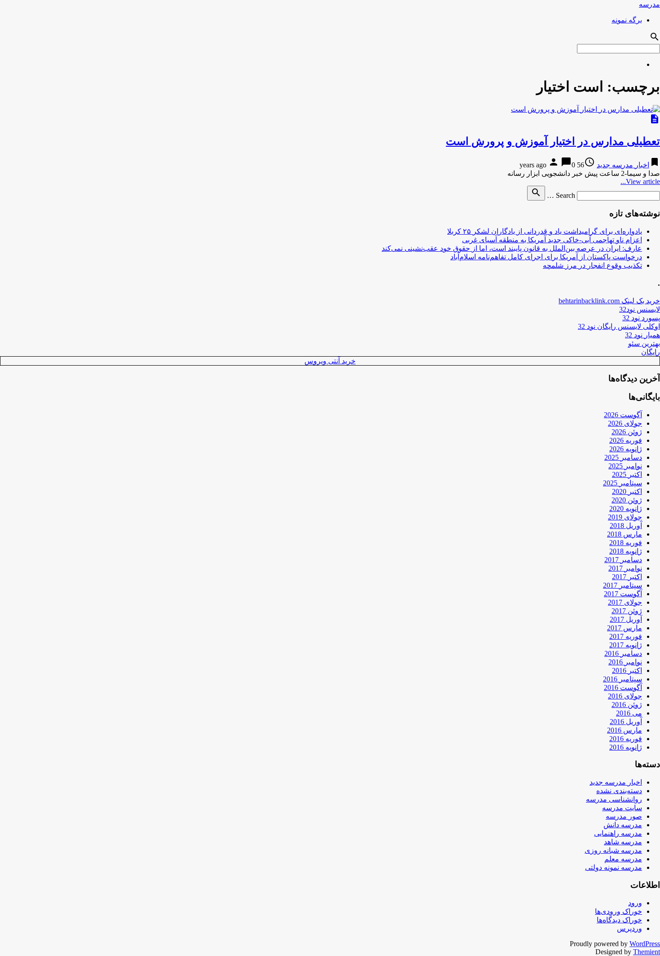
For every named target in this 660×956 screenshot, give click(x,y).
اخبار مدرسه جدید (623, 165)
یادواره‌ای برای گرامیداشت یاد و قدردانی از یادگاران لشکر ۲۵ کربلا (544, 231)
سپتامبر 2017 (622, 585)
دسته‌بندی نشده (619, 790)
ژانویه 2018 (625, 551)
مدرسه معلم (623, 859)
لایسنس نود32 (639, 309)
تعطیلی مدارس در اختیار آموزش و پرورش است (553, 141)
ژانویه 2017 (625, 645)
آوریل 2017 (626, 619)
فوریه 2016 (625, 738)
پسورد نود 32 (641, 318)
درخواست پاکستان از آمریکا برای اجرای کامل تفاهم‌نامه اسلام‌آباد (546, 257)
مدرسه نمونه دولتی (613, 867)
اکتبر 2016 (627, 670)
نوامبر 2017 (625, 568)
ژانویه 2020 (625, 508)
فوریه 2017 (625, 636)
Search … (561, 195)
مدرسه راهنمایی (618, 833)
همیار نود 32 (642, 335)
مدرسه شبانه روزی (613, 850)
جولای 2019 (625, 517)
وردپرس (629, 928)
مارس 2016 (624, 730)
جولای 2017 (625, 602)
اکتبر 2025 (627, 474)
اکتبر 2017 (627, 577)
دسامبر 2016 (623, 653)
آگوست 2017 (623, 594)
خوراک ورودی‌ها (618, 911)
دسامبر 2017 (623, 559)
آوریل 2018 (626, 525)
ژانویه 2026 (625, 449)
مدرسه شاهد (623, 842)
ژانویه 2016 (625, 747)
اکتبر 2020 (627, 491)
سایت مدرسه (622, 808)
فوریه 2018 (625, 542)
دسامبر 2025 (623, 457)
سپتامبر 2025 (622, 483)
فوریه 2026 (625, 440)
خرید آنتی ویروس (330, 361)
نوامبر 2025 (625, 466)
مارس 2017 (624, 628)
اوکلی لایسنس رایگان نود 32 (619, 326)
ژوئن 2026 (627, 432)
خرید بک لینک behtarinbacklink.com (609, 301)
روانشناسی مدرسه (614, 799)
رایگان (650, 352)
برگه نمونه (627, 20)
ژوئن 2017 (627, 611)
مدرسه (649, 4)
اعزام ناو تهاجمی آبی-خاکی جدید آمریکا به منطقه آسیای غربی (552, 240)
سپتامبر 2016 (622, 679)
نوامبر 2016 (625, 662)
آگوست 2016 (623, 687)
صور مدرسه (624, 816)
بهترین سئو (644, 343)
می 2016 (629, 713)
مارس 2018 (624, 534)
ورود (635, 903)
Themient (646, 952)
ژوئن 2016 (627, 704)
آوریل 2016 (626, 721)
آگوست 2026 (623, 415)
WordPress (644, 943)
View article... (640, 181)
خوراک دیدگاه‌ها (619, 920)
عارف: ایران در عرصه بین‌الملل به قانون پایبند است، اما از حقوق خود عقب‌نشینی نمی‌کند (512, 248)
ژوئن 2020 (627, 500)
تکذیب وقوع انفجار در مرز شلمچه (592, 265)
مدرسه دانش (622, 825)
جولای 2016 (625, 696)
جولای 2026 (625, 423)
